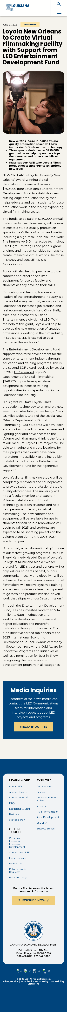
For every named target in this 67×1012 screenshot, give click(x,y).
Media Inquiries (33, 727)
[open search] (59, 4)
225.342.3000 (42, 956)
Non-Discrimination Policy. (34, 981)
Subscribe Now (36, 900)
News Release (30, 24)
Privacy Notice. (11, 981)
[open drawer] (59, 12)
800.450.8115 (24, 956)
